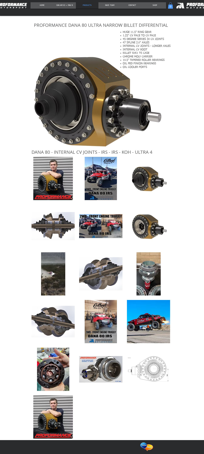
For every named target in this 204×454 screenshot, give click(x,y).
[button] (170, 5)
